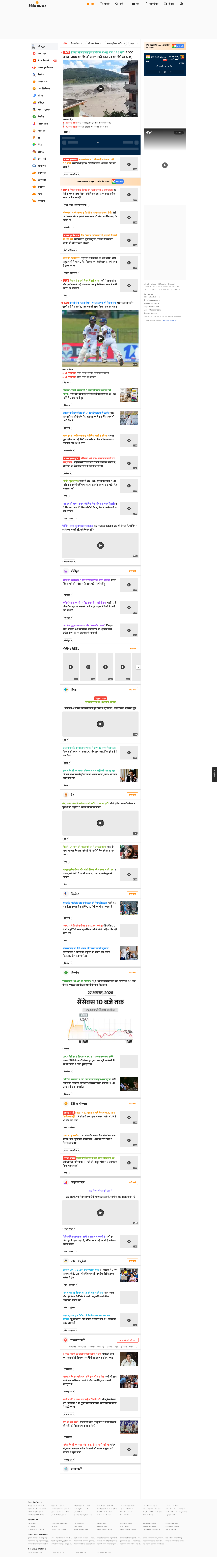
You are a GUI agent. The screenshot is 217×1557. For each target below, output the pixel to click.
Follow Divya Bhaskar (58, 1529)
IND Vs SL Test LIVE (172, 1506)
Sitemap (171, 284)
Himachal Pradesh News (59, 1523)
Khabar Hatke (124, 1515)
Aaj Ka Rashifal (171, 1515)
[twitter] (129, 132)
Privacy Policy (175, 289)
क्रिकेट (66, 382)
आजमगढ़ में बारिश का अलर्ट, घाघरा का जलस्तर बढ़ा (153, 1538)
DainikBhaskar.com (152, 297)
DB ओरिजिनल (69, 250)
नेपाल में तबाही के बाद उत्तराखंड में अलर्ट (84, 1544)
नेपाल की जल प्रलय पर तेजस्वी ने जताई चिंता (153, 1541)
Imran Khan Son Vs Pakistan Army (176, 1509)
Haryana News (79, 1523)
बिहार (117, 1346)
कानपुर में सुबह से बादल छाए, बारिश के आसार (107, 1538)
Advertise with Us (150, 284)
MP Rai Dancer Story (127, 1506)
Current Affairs (148, 1515)
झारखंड (109, 1346)
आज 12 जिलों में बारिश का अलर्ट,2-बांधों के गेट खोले (62, 1538)
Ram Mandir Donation (104, 1512)
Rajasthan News (102, 1526)
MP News (31, 1526)
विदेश (66, 132)
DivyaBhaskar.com (152, 300)
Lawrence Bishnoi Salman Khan (62, 1509)
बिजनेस (67, 405)
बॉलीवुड (67, 595)
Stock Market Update (58, 1515)
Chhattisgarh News (172, 1526)
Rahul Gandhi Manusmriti (37, 1509)
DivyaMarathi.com (151, 306)
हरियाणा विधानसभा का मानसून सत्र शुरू (39, 1538)
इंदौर (66, 940)
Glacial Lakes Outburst (105, 1506)
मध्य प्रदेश (82, 1346)
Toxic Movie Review (104, 1515)
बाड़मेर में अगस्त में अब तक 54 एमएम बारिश (85, 1538)
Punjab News (101, 1523)
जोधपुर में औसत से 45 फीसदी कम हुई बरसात (107, 1541)
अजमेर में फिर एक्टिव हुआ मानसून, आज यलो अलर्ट (62, 1544)
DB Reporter (162, 284)
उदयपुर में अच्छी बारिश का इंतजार (174, 1541)
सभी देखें (133, 648)
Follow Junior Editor (172, 1529)
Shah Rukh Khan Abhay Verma (176, 1512)
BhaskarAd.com (150, 313)
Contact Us (148, 289)
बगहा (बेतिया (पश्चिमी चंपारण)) (75, 205)
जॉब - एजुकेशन (69, 1285)
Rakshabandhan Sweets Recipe (107, 1509)
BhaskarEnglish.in (151, 303)
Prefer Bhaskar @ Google (151, 1529)
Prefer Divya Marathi (81, 1529)
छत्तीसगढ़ (100, 1346)
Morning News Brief (81, 1509)
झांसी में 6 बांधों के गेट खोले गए (174, 1538)
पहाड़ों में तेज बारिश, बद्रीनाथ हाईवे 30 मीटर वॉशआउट (130, 1544)
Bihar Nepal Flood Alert (82, 1506)
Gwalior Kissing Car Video (83, 1515)
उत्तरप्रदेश (72, 1346)
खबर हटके (68, 450)
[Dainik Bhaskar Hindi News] (37, 5)
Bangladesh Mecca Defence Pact (153, 1512)
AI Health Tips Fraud (150, 1506)
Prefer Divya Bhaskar (104, 1529)
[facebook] (123, 132)
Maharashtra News (149, 1523)
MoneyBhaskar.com (152, 310)
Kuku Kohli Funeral (126, 1512)
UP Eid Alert (78, 1512)
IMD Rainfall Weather (35, 1512)
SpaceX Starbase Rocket (60, 1512)
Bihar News (78, 1526)
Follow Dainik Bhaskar (36, 1529)
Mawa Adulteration (126, 1509)
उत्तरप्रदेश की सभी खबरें (127, 1340)
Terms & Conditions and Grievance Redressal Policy (162, 287)
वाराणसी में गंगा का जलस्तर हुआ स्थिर (38, 1544)
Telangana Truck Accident (152, 1509)
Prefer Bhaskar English (128, 1529)
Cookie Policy (163, 289)
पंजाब (131, 1346)
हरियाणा (124, 1346)
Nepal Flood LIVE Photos (36, 1506)
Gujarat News (124, 1526)
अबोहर (66, 473)
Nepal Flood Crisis (57, 1506)
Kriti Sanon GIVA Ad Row (36, 1515)
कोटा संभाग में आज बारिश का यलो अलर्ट (153, 1544)
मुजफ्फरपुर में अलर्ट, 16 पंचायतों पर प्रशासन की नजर (130, 1541)
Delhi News (32, 1523)
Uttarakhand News (149, 1526)
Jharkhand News (126, 1523)
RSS (154, 289)
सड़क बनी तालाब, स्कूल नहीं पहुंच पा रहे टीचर (107, 1544)
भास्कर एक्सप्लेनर (70, 174)
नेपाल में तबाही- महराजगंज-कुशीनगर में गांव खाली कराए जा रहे (85, 1541)
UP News (54, 1526)
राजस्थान (91, 1346)
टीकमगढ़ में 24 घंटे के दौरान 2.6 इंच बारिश (130, 1538)
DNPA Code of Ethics (168, 320)
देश (65, 295)
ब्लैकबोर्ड (67, 227)
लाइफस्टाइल (68, 518)
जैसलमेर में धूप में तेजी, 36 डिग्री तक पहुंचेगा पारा (62, 1541)
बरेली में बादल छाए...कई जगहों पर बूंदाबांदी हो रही (39, 1541)
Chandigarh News (172, 1523)
